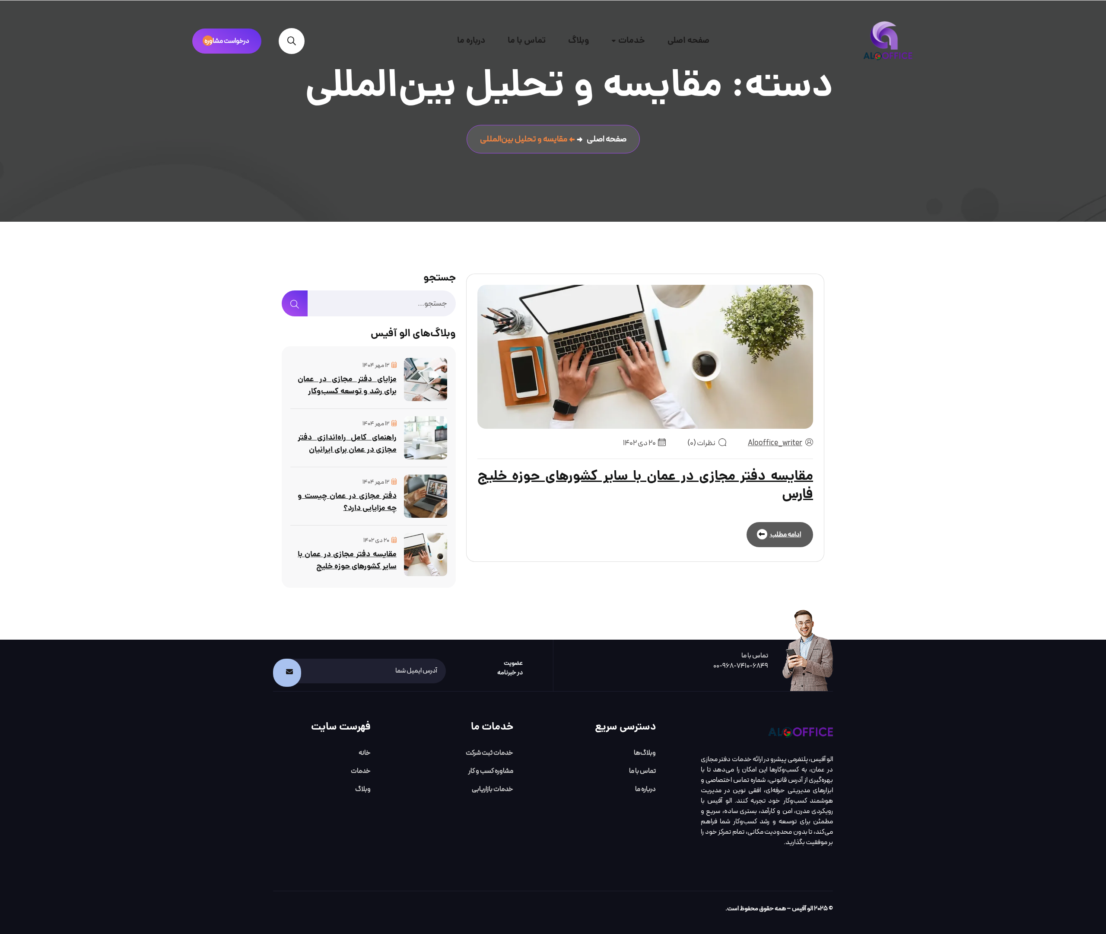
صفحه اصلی (688, 41)
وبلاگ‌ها (645, 753)
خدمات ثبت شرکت (489, 753)
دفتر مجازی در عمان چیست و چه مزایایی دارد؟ (347, 502)
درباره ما (471, 41)
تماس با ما (527, 41)
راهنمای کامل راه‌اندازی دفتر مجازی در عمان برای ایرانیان (347, 444)
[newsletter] (287, 673)
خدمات (631, 41)
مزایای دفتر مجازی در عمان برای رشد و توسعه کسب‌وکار (347, 385)
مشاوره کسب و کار (490, 771)
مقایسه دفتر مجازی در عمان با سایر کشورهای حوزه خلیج (347, 560)
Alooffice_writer (775, 443)
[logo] (800, 732)
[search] (292, 41)
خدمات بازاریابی (492, 789)
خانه (365, 753)
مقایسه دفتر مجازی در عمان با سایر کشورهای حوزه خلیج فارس (645, 486)
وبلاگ (578, 41)
